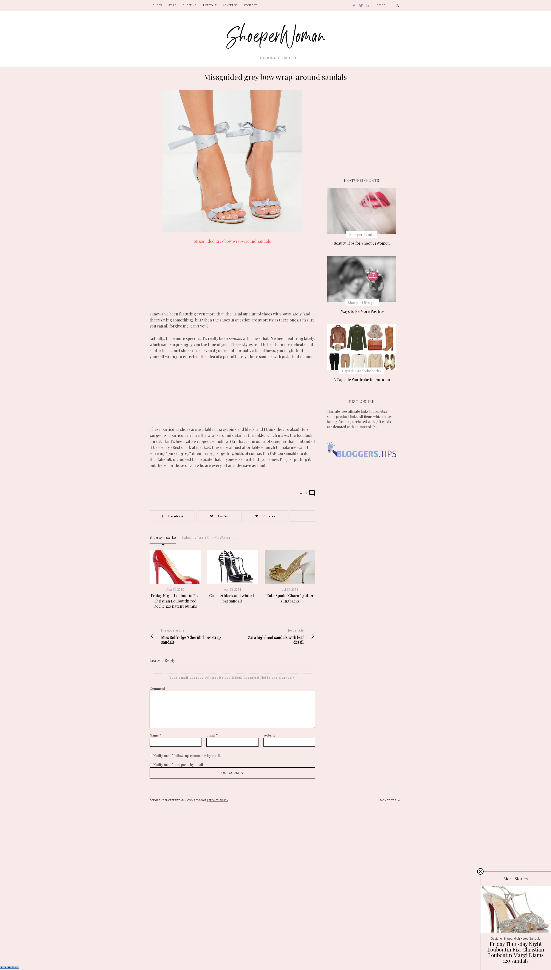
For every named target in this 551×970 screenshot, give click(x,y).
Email (212, 735)
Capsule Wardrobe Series (361, 371)
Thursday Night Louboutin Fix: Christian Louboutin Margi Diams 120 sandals (515, 952)
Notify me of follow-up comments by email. (187, 755)
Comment (157, 688)
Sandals (534, 938)
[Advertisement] (232, 281)
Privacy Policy (218, 800)
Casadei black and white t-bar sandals (232, 598)
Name (155, 735)
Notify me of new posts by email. (178, 764)
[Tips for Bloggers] (361, 463)
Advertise (230, 5)
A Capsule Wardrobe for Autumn (361, 379)
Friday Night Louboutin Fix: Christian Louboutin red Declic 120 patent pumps (175, 601)
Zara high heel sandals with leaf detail (276, 636)
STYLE (172, 5)
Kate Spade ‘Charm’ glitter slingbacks (290, 598)
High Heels (521, 938)
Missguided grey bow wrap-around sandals (232, 241)
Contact (250, 5)
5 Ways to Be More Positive (361, 311)
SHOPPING (190, 5)
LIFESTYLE (210, 5)
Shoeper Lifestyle (361, 302)
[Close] (480, 871)
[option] (175, 579)
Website (269, 735)
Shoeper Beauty (361, 234)
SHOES (157, 5)
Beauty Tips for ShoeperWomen (362, 243)
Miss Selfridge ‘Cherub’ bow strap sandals (191, 636)
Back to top (388, 800)
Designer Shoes (501, 938)
